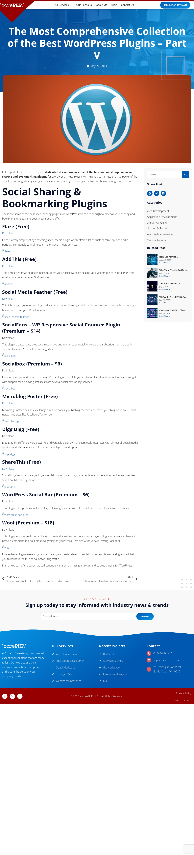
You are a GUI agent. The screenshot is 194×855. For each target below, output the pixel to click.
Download (8, 233)
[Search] (185, 174)
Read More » (164, 263)
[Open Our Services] (70, 5)
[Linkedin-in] (20, 696)
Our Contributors (157, 240)
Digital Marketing (157, 222)
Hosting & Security (158, 228)
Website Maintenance (160, 234)
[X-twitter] (12, 696)
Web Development (158, 211)
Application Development (162, 217)
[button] (149, 193)
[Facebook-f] (5, 696)
